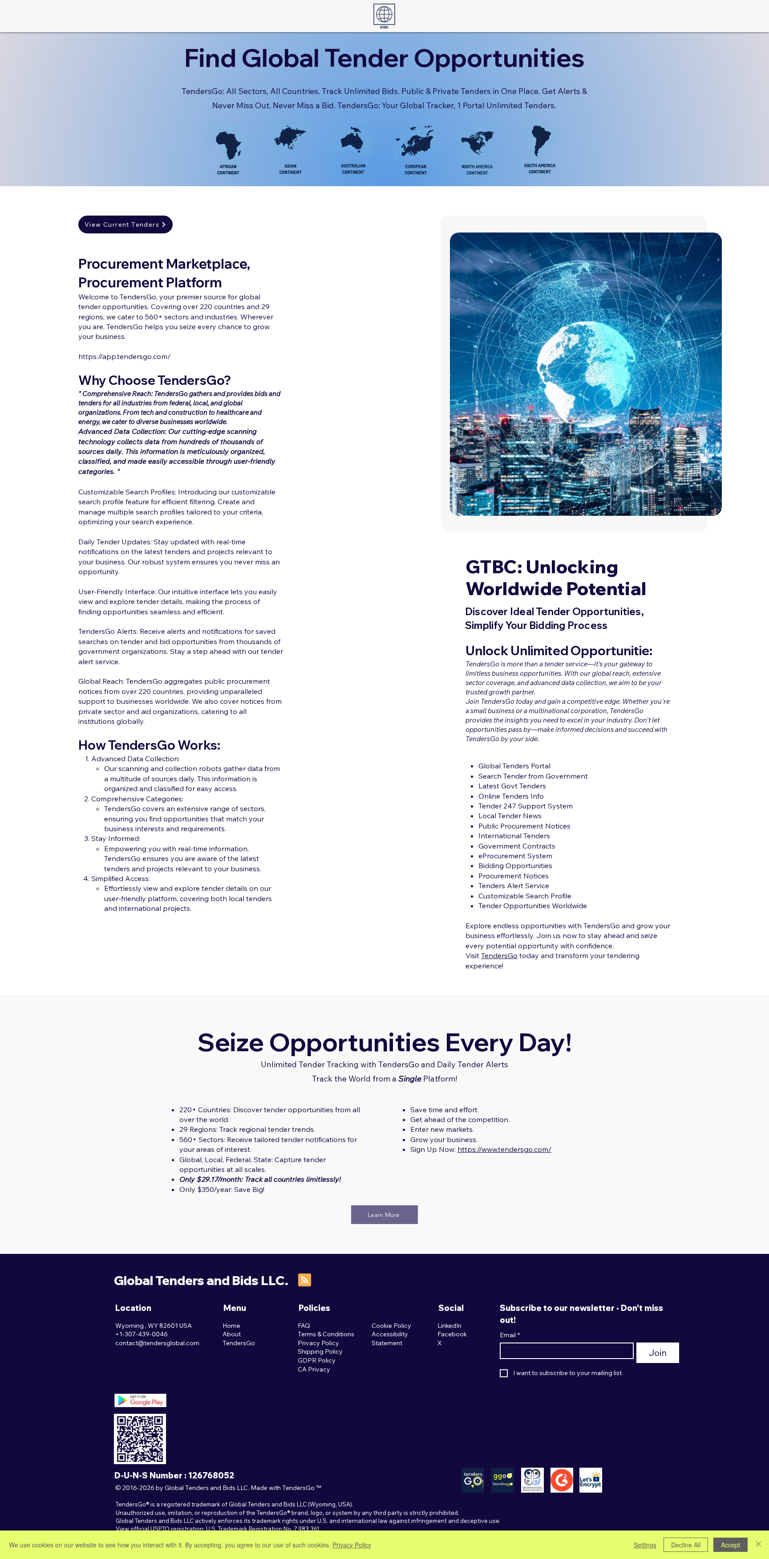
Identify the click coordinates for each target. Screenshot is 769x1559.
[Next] (703, 374)
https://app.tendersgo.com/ (124, 356)
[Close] (758, 1545)
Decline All (685, 1544)
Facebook (452, 1334)
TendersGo (499, 955)
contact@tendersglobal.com (157, 1343)
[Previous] (467, 374)
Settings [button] (645, 1544)
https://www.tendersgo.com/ (504, 1149)
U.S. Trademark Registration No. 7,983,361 (263, 1528)
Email (510, 1335)
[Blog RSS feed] (304, 1280)
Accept (730, 1544)
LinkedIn (449, 1326)
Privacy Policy (351, 1544)
